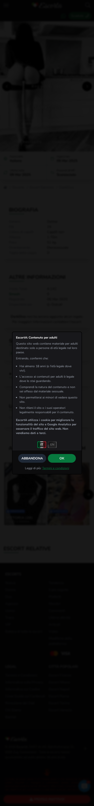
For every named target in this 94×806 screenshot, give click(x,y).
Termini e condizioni (55, 468)
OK (61, 458)
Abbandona (32, 458)
